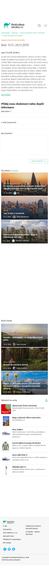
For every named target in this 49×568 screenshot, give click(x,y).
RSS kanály (7, 543)
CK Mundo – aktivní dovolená (33, 533)
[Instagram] (9, 549)
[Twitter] (13, 549)
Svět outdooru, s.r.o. (10, 533)
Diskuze (15, 33)
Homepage (5, 33)
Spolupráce (7, 529)
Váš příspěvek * (7, 133)
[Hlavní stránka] (12, 25)
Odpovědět (6, 95)
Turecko (14, 171)
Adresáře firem (8, 536)
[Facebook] (5, 549)
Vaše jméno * (6, 111)
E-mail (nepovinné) (8, 122)
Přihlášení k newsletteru (12, 539)
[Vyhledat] (39, 25)
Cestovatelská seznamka (13, 36)
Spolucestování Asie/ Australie (32, 33)
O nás (5, 526)
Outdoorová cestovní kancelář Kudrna (33, 527)
